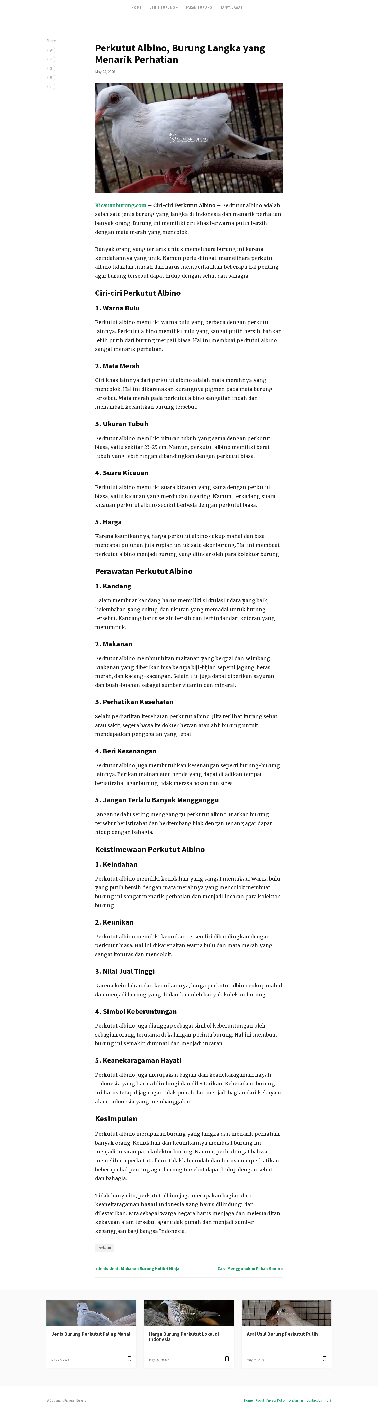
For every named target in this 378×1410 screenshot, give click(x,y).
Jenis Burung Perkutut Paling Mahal (90, 1334)
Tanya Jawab (231, 7)
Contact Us (314, 1400)
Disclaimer (296, 1400)
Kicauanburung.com (121, 205)
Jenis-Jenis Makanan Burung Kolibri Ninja (138, 1269)
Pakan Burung (199, 7)
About (260, 1400)
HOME (136, 7)
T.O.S (327, 1400)
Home (248, 1400)
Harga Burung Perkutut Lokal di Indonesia (184, 1336)
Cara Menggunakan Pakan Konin (249, 1269)
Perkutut (104, 1247)
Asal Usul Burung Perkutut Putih (282, 1334)
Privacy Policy (276, 1400)
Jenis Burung (162, 7)
